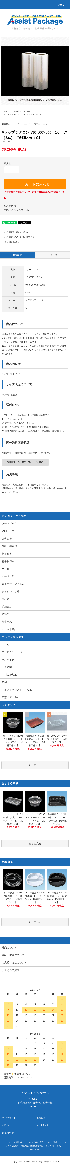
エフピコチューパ (19, 114)
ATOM (37, 1149)
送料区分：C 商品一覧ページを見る (25, 462)
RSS (32, 1149)
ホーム (6, 111)
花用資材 (15, 111)
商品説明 (17, 255)
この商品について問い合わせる (19, 237)
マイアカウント (9, 1118)
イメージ (52, 255)
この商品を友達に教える (16, 232)
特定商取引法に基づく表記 (16, 210)
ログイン (6, 1125)
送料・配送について (42, 1142)
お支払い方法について (23, 1142)
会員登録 (41, 1118)
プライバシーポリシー (55, 1146)
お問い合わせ (8, 1133)
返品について (10, 206)
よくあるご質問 (12, 1146)
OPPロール (26, 111)
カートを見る (43, 1125)
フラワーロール (35, 114)
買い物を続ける (11, 242)
